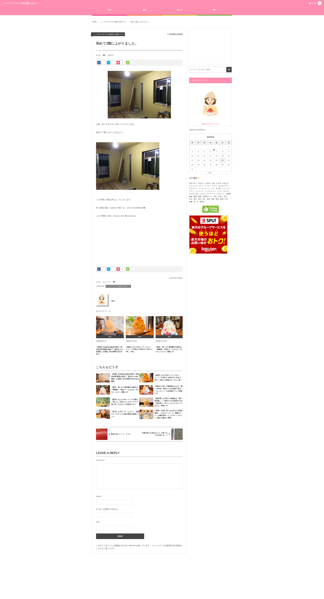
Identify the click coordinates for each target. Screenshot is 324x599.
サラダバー (193, 188)
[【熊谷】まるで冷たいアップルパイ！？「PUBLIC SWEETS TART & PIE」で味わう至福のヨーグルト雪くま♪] (140, 325)
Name (98, 496)
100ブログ (193, 183)
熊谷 (217, 199)
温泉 (213, 199)
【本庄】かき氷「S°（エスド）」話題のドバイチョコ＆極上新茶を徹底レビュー (125, 414)
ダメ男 (218, 188)
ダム (212, 188)
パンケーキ (199, 191)
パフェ (191, 191)
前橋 (199, 196)
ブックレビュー (210, 191)
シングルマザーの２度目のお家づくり (109, 34)
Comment (100, 460)
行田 (226, 199)
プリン (219, 191)
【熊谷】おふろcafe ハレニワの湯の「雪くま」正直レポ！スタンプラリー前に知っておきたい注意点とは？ (125, 401)
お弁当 (208, 183)
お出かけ (201, 183)
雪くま (196, 202)
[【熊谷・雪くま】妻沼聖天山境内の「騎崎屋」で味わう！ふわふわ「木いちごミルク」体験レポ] (169, 325)
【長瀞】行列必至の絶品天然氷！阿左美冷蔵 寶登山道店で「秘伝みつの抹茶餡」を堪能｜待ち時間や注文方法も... (109, 350)
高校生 (202, 202)
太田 (215, 196)
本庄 (204, 199)
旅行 (195, 199)
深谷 (208, 199)
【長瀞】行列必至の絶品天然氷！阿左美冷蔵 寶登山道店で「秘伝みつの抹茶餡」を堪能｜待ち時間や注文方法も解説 (125, 377)
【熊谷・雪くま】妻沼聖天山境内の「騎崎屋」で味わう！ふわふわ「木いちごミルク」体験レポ (169, 349)
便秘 (190, 196)
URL (98, 522)
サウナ (214, 186)
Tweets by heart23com (197, 130)
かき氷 (218, 183)
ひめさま (225, 183)
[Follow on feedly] (210, 211)
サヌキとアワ (223, 186)
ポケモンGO (193, 194)
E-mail (98, 509)
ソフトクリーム (204, 188)
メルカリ (202, 194)
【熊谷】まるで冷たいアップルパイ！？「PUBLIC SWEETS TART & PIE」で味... (139, 349)
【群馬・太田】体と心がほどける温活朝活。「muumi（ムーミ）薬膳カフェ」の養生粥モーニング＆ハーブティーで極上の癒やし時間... (169, 414)
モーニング (211, 194)
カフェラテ (193, 186)
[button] (319, 3)
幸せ (190, 199)
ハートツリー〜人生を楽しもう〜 (21, 3)
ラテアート (220, 194)
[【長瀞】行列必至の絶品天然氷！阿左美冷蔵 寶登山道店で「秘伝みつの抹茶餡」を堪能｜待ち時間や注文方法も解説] (110, 325)
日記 (199, 199)
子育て (220, 196)
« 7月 (209, 173)
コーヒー (208, 186)
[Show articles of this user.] (101, 299)
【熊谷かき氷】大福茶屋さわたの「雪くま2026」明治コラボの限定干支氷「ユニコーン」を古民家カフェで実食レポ (169, 389)
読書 (190, 202)
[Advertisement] (139, 241)
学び (225, 196)
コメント (108, 282)
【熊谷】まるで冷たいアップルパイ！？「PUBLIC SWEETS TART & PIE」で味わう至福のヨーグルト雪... (168, 377)
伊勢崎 (228, 194)
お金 (213, 183)
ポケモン (226, 191)
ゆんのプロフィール (103, 311)
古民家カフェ (207, 196)
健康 (195, 196)
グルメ (200, 186)
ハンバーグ (226, 188)
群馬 (221, 199)
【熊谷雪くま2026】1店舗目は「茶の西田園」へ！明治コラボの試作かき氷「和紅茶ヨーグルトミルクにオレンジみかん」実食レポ (169, 402)
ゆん (99, 55)
